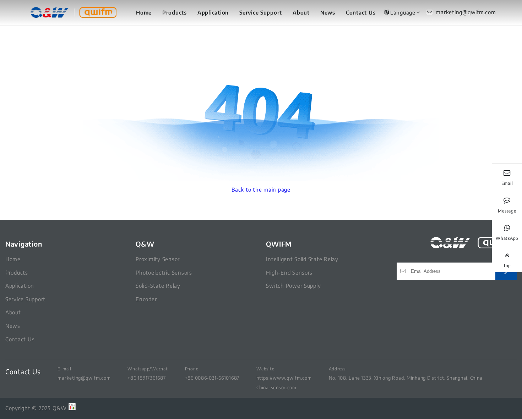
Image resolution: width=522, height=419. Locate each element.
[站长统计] (72, 408)
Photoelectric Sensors (164, 272)
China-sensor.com (276, 387)
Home (144, 12)
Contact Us (360, 12)
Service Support (260, 12)
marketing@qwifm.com (84, 378)
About (301, 12)
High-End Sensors (289, 272)
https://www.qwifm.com (284, 378)
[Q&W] (73, 12)
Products (174, 12)
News (327, 12)
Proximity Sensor (158, 259)
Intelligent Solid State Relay (302, 259)
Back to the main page (261, 189)
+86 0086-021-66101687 (212, 378)
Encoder (146, 299)
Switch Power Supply (293, 285)
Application (213, 12)
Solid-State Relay (158, 285)
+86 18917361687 (146, 378)
